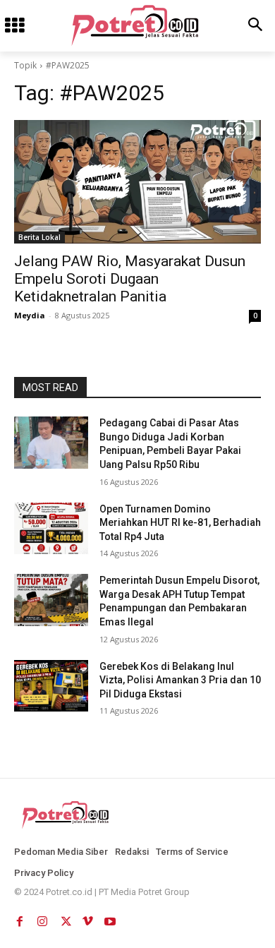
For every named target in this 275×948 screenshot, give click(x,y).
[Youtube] (110, 918)
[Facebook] (19, 918)
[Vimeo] (87, 918)
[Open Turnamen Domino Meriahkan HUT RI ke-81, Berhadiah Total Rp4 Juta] (51, 529)
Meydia (29, 315)
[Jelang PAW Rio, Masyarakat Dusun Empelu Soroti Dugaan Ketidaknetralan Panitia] (137, 182)
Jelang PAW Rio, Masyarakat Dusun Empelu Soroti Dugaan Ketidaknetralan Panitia (129, 279)
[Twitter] (65, 918)
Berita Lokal (39, 237)
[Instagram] (42, 918)
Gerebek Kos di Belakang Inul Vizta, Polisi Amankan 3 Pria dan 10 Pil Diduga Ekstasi (180, 680)
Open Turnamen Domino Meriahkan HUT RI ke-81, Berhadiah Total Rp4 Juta (180, 522)
